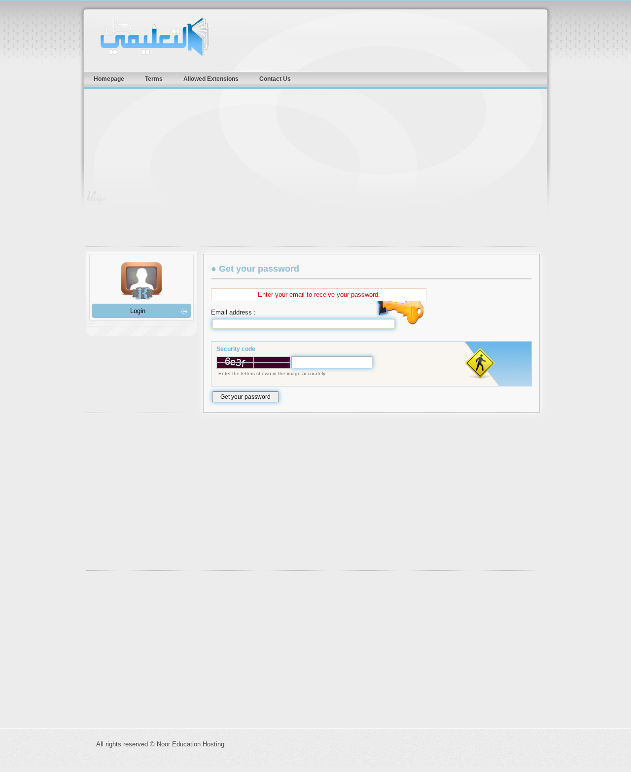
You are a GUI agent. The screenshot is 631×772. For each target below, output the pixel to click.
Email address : (233, 312)
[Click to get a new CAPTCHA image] (253, 362)
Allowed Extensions (211, 78)
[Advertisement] (320, 170)
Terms (154, 78)
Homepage (109, 78)
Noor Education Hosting (172, 37)
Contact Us (275, 78)
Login (137, 311)
